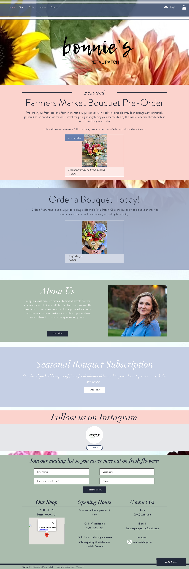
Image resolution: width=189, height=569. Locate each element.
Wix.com (79, 567)
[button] (184, 7)
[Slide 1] (91, 399)
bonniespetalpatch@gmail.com (142, 528)
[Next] (172, 377)
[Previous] (16, 377)
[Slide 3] (97, 399)
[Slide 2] (94, 399)
